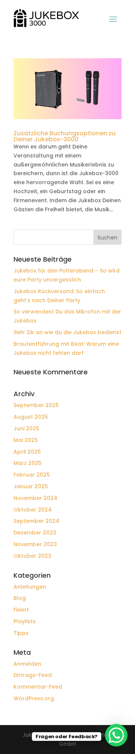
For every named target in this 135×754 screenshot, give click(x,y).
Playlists (25, 621)
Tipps (21, 633)
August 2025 (31, 417)
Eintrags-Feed (33, 675)
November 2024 (35, 498)
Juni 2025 (26, 428)
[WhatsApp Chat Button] (116, 735)
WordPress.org (34, 698)
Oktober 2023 (32, 556)
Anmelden (27, 664)
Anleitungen (30, 586)
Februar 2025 (32, 474)
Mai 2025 (26, 440)
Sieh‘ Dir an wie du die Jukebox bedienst (68, 332)
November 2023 (35, 544)
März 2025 (28, 463)
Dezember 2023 (35, 532)
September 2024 (36, 521)
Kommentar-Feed (38, 686)
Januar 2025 (31, 486)
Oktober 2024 (33, 509)
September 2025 (36, 405)
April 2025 (27, 452)
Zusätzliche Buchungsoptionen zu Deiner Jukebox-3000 (65, 136)
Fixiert (21, 609)
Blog (20, 598)
